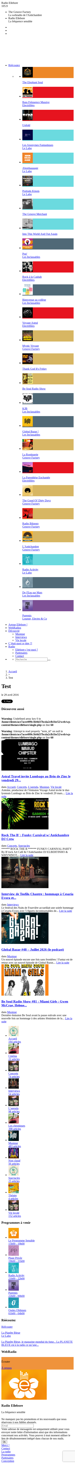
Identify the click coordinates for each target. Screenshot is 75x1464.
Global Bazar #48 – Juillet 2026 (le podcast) (32, 949)
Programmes (8, 1454)
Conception (7, 1460)
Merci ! (5, 1445)
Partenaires (21, 652)
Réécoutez (14, 65)
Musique (20, 634)
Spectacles (24, 845)
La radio (6, 1451)
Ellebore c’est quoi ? (26, 649)
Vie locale (20, 640)
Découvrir (14, 630)
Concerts (22, 786)
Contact (19, 655)
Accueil (12, 671)
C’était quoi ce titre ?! (20, 643)
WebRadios (14, 627)
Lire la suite (26, 855)
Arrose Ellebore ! (17, 624)
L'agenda (33, 786)
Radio (11, 646)
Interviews (21, 637)
